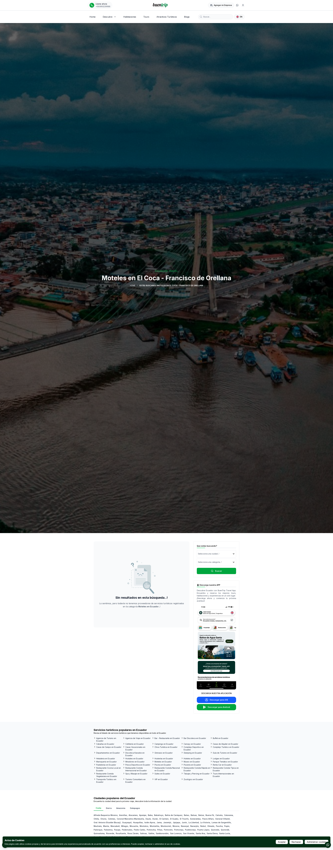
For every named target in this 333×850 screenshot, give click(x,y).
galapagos (135, 808)
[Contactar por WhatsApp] (328, 845)
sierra (109, 808)
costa (98, 808)
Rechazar (296, 842)
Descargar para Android (219, 707)
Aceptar (282, 842)
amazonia (120, 808)
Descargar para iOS (219, 700)
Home (132, 285)
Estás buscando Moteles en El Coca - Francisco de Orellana (171, 285)
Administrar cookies (316, 842)
